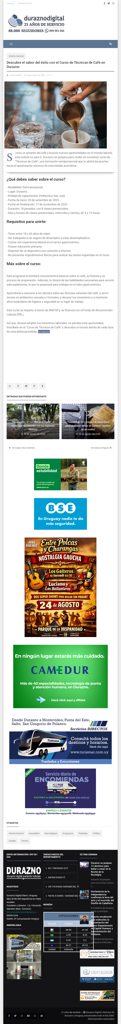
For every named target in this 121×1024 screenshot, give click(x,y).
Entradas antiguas (100, 448)
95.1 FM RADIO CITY (58, 868)
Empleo (12, 841)
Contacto (11, 3)
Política (96, 833)
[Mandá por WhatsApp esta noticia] (10, 386)
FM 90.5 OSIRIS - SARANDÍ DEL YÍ (63, 896)
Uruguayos (68, 833)
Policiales (83, 833)
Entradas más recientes (23, 448)
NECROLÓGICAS (25, 3)
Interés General (16, 56)
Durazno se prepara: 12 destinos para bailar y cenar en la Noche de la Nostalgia (101, 869)
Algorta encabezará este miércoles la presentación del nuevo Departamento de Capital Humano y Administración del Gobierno (102, 925)
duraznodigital (15, 75)
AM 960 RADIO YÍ (56, 877)
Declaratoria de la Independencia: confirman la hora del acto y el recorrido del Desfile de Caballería (102, 897)
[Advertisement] (60, 356)
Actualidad (34, 833)
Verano (24, 841)
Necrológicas (51, 833)
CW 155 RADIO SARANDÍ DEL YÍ (63, 886)
